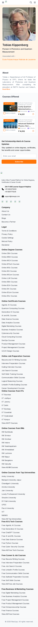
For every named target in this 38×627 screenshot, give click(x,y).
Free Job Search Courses (12, 566)
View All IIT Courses (10, 423)
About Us (5, 211)
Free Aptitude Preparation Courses (15, 577)
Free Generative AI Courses (12, 529)
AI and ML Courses (9, 315)
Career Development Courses (13, 388)
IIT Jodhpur (6, 398)
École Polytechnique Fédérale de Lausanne (19, 59)
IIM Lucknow (7, 453)
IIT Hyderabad (7, 416)
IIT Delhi (5, 405)
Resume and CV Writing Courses (14, 360)
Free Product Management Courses (15, 603)
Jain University (7, 490)
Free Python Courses (10, 543)
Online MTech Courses (10, 264)
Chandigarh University (10, 483)
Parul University (8, 508)
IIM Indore (6, 443)
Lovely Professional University (13, 494)
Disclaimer (6, 245)
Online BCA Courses (9, 285)
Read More (6, 89)
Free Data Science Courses (12, 539)
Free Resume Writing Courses (13, 559)
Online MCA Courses (10, 260)
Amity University (8, 476)
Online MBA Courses (10, 257)
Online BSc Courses (9, 296)
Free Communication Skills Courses (15, 573)
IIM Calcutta (6, 464)
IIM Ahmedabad (8, 450)
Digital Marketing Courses (11, 326)
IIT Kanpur (6, 419)
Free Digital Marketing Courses (13, 593)
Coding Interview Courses (11, 367)
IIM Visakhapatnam (9, 446)
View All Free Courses (10, 614)
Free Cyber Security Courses (13, 547)
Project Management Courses (13, 347)
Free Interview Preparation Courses (15, 563)
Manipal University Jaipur (11, 480)
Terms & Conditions (9, 231)
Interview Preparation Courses (13, 363)
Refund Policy (7, 241)
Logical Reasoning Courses (12, 381)
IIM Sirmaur (6, 435)
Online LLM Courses (9, 278)
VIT (3, 512)
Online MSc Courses (9, 268)
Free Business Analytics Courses (14, 596)
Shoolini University (9, 498)
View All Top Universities (11, 519)
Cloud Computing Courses (12, 337)
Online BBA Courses (9, 282)
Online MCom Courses (10, 275)
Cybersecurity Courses (10, 333)
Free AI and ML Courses (11, 536)
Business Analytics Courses (12, 330)
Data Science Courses (10, 319)
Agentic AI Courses (9, 305)
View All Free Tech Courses (13, 550)
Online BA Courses (9, 289)
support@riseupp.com (12, 196)
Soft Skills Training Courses (12, 374)
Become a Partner (9, 222)
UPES (4, 505)
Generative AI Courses (10, 312)
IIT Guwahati (6, 412)
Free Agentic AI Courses (11, 525)
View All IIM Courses (10, 467)
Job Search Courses (10, 370)
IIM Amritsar (6, 439)
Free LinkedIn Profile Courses (13, 570)
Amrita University (8, 487)
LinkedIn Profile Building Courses (14, 385)
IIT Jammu (6, 402)
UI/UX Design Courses (10, 351)
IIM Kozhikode (7, 432)
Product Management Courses (13, 344)
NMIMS (5, 515)
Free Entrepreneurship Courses (14, 607)
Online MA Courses (9, 271)
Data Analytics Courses (11, 323)
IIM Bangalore (7, 460)
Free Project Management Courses (15, 600)
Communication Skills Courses (13, 378)
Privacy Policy (7, 234)
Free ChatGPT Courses (11, 532)
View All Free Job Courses (12, 584)
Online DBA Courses (9, 253)
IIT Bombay (6, 409)
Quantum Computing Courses (13, 308)
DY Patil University (9, 501)
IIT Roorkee (6, 395)
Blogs (4, 218)
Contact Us (6, 215)
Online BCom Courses (10, 292)
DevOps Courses (8, 340)
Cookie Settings (7, 238)
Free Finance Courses (10, 610)
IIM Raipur (6, 457)
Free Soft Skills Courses (11, 580)
